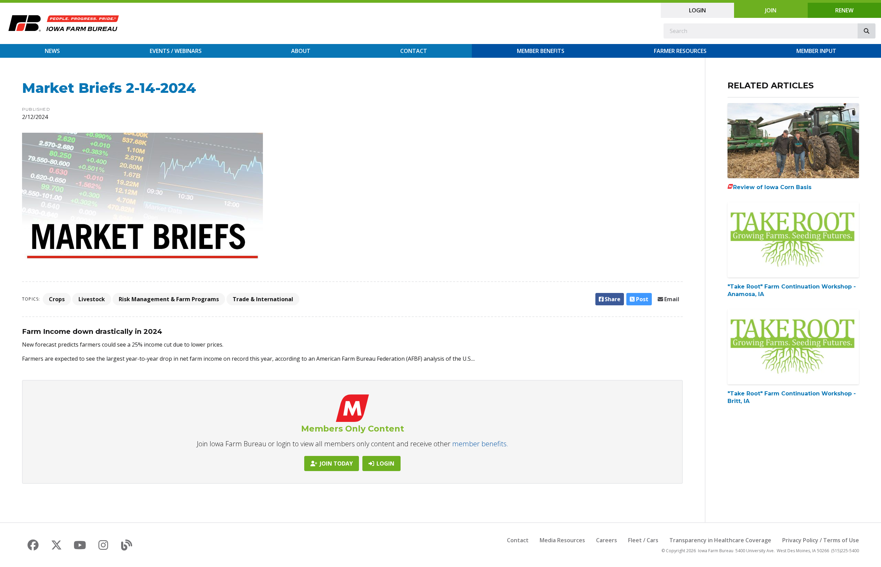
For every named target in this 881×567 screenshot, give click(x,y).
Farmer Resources (680, 51)
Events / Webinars (176, 51)
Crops (57, 299)
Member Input (816, 51)
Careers (606, 540)
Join (770, 10)
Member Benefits (540, 51)
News (52, 51)
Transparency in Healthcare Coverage (720, 540)
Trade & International (263, 299)
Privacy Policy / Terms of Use (820, 540)
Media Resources (562, 540)
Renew (844, 10)
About (300, 51)
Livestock (91, 299)
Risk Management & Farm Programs (169, 299)
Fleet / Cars (643, 540)
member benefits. (480, 443)
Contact (413, 51)
